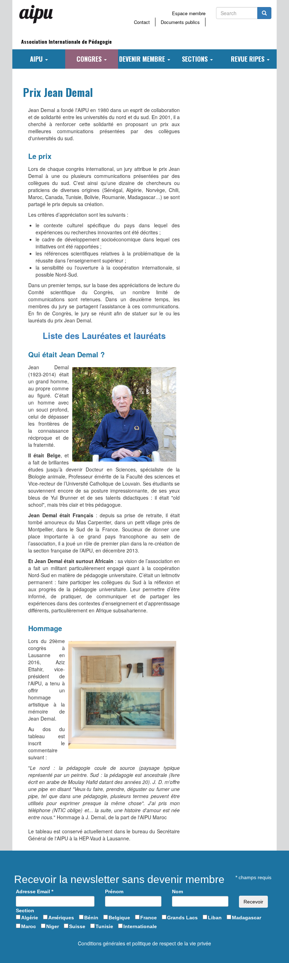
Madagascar (246, 917)
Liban (215, 917)
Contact (142, 22)
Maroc (28, 926)
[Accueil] (39, 14)
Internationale (140, 926)
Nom (177, 891)
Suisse (77, 926)
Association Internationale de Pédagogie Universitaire (66, 43)
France (148, 917)
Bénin (91, 917)
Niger (52, 926)
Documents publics (180, 22)
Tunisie (104, 926)
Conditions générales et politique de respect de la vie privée (144, 943)
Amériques (61, 917)
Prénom (114, 891)
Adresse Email (34, 891)
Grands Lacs (182, 917)
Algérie (29, 917)
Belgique (119, 917)
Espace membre (188, 13)
